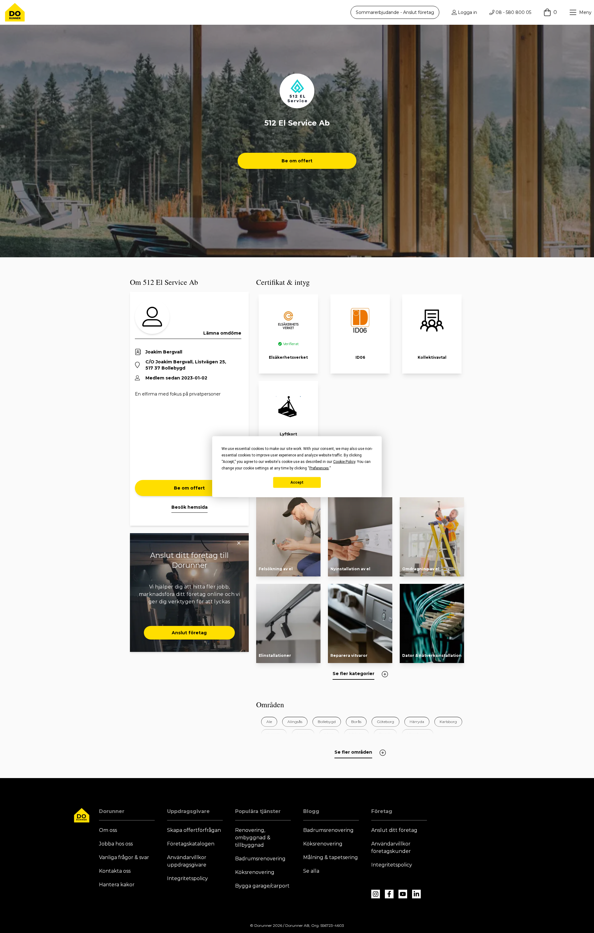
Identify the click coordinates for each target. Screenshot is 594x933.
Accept (297, 482)
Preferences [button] (319, 468)
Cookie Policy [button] (344, 461)
